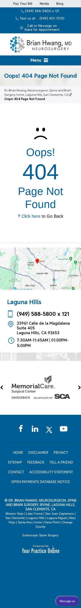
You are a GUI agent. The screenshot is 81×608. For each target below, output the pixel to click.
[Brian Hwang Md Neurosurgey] (40, 44)
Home (18, 452)
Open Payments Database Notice (40, 482)
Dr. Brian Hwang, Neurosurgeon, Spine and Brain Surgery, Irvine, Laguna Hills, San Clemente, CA (41, 504)
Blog (59, 4)
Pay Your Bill (22, 4)
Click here (30, 216)
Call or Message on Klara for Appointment (42, 28)
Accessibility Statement (51, 472)
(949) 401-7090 (52, 18)
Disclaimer (38, 452)
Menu (35, 60)
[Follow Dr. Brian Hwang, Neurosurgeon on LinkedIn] (35, 432)
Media (44, 4)
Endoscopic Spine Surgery (40, 535)
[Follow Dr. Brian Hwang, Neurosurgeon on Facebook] (21, 432)
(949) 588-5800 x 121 (42, 11)
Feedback (35, 462)
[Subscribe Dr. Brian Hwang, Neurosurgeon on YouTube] (63, 432)
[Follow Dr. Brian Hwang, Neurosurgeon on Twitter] (49, 432)
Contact (16, 472)
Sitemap (15, 462)
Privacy (61, 452)
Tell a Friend (61, 462)
